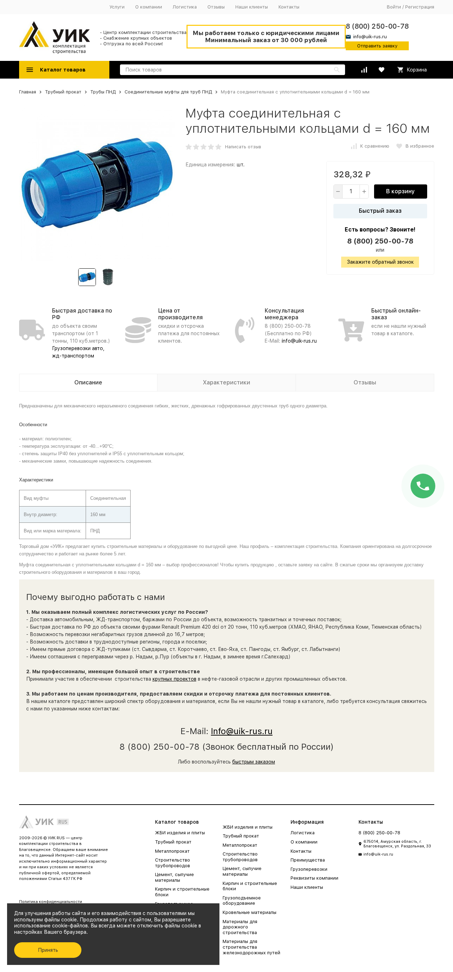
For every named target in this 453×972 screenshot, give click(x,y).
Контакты (289, 7)
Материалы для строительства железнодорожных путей (251, 947)
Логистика (185, 7)
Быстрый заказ (380, 210)
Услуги (117, 7)
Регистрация (419, 7)
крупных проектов (174, 679)
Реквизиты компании (314, 878)
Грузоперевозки (309, 869)
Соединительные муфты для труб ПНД (168, 92)
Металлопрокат (172, 851)
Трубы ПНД (103, 92)
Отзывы (216, 7)
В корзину (400, 191)
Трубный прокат (63, 92)
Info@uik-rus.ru (242, 731)
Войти (394, 7)
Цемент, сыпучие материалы (174, 877)
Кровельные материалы (249, 912)
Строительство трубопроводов (172, 862)
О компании (148, 7)
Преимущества (308, 860)
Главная (27, 92)
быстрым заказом (253, 762)
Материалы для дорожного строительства (240, 927)
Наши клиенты (251, 7)
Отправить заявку (377, 45)
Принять (48, 950)
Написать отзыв (243, 146)
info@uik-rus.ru (299, 341)
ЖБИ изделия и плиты (180, 832)
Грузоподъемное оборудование (242, 900)
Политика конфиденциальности (50, 901)
